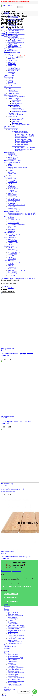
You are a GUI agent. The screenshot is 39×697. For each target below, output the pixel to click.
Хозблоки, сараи (9, 75)
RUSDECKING (13, 67)
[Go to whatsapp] (34, 691)
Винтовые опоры (13, 32)
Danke (10, 175)
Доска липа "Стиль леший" (16, 96)
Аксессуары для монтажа (16, 29)
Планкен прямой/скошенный (21, 124)
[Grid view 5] (6, 290)
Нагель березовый (13, 93)
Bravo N (10, 80)
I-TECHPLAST (12, 73)
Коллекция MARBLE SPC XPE (25, 134)
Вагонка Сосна (16, 100)
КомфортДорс (12, 37)
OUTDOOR (11, 72)
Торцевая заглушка (14, 52)
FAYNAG (11, 55)
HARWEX (11, 190)
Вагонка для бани (13, 105)
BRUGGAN (11, 198)
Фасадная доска (13, 17)
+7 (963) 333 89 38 (11, 594)
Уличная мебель (9, 34)
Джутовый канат (13, 92)
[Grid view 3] (2, 290)
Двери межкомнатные (11, 36)
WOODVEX (12, 62)
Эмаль (14, 41)
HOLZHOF (11, 236)
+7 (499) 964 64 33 (11, 601)
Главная (3, 278)
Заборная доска (9, 260)
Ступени (7, 54)
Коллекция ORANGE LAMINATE (25, 147)
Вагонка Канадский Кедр (19, 111)
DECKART (11, 180)
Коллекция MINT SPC (22, 132)
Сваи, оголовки (13, 46)
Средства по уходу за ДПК (16, 30)
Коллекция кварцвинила (19, 131)
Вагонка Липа (16, 106)
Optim (10, 85)
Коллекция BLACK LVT (23, 137)
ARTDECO (11, 228)
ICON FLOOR (12, 129)
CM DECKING (12, 60)
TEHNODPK (12, 65)
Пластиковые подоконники (16, 39)
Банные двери (12, 116)
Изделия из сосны (13, 98)
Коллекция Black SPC (22, 142)
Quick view (4, 350)
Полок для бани (13, 113)
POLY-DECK (12, 201)
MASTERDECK (13, 70)
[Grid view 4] (4, 290)
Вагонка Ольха (16, 108)
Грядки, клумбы (13, 27)
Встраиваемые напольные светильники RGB (22, 214)
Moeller (10, 165)
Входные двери (13, 43)
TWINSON (11, 203)
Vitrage (10, 164)
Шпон (13, 39)
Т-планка (11, 47)
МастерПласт (12, 173)
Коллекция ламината (18, 146)
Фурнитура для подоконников (17, 167)
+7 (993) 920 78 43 (11, 597)
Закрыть (3, 27)
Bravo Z (10, 82)
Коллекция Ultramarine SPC (23, 141)
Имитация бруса (17, 103)
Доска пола (15, 101)
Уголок (10, 44)
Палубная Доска (17, 123)
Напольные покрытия (14, 47)
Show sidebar (5, 286)
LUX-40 (10, 169)
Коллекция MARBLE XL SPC (24, 136)
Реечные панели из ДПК (12, 237)
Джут (9, 88)
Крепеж (10, 49)
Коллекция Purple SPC (22, 144)
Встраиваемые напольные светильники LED (22, 213)
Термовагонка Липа (18, 110)
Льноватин (11, 90)
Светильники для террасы (12, 211)
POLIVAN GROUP (14, 69)
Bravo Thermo (12, 83)
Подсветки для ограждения (16, 224)
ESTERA (11, 172)
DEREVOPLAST (13, 57)
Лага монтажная (13, 51)
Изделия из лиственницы (16, 118)
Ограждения (12, 25)
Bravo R (10, 78)
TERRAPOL (12, 64)
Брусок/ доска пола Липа (15, 114)
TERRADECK (12, 195)
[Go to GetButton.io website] (35, 695)
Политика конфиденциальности (11, 571)
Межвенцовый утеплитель (16, 34)
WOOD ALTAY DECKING (16, 205)
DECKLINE (11, 59)
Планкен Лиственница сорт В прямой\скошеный (12, 490)
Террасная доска (13, 16)
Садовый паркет (9, 152)
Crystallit (10, 170)
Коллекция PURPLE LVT (23, 139)
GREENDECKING (14, 210)
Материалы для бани (10, 95)
